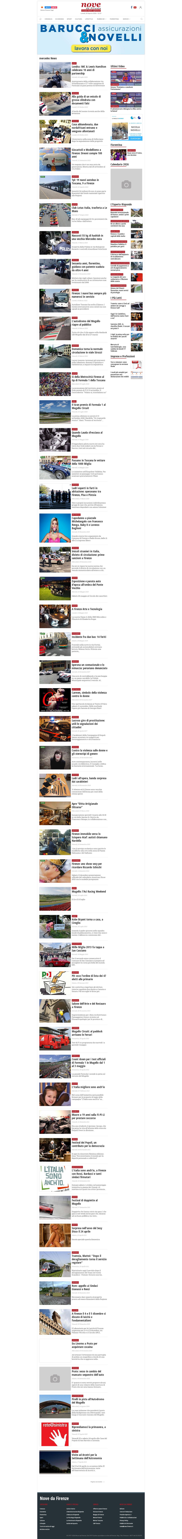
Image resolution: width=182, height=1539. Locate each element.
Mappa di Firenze (98, 1515)
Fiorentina (114, 19)
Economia (59, 19)
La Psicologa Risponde (73, 1518)
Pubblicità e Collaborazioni (128, 1518)
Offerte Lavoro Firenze (100, 1509)
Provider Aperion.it (125, 1515)
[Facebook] (131, 7)
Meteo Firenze (97, 1518)
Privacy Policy (124, 1520)
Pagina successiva (96, 1482)
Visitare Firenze (98, 1512)
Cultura (78, 19)
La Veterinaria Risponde (74, 1520)
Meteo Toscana (98, 1520)
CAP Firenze (96, 1523)
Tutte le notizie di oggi (47, 1526)
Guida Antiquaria (72, 1523)
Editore (122, 1509)
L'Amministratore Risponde (75, 1512)
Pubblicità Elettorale (126, 1523)
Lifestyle (89, 19)
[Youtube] (135, 7)
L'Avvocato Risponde (72, 1515)
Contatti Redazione (126, 1512)
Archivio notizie (45, 1529)
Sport (69, 19)
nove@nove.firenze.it (126, 1526)
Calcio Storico (70, 1509)
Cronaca (48, 19)
